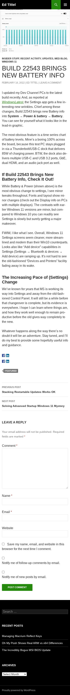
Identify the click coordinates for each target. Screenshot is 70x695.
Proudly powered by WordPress (18, 690)
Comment (9, 445)
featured (11, 371)
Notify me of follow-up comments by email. (31, 563)
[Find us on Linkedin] (7, 355)
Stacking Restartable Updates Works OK (28, 389)
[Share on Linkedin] (7, 361)
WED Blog (60, 58)
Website (7, 528)
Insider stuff (10, 58)
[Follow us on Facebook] (3, 355)
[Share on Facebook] (3, 361)
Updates (47, 58)
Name (7, 495)
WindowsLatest (12, 102)
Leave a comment (50, 82)
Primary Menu (65, 4)
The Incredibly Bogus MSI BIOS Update (26, 650)
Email (7, 512)
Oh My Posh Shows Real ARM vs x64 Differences (32, 643)
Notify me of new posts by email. (24, 577)
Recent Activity (30, 58)
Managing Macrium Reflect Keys (22, 636)
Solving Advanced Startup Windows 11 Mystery (33, 403)
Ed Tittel (9, 5)
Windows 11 (9, 61)
